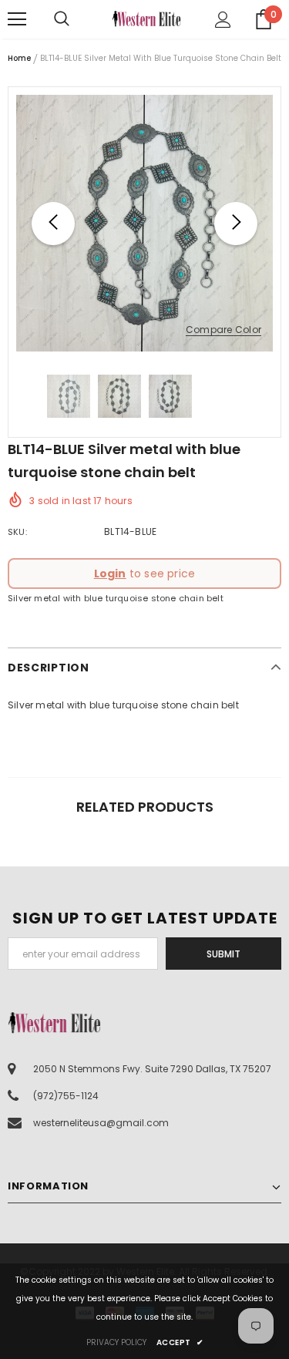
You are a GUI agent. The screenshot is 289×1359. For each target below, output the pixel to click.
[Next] (235, 223)
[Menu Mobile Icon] (17, 19)
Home (19, 58)
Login (110, 573)
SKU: (17, 532)
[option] (144, 223)
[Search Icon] (77, 19)
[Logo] (146, 18)
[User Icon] (223, 20)
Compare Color (223, 330)
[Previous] (53, 223)
